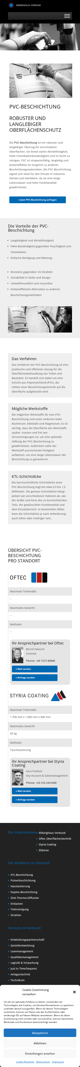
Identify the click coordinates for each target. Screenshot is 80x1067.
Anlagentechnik (20, 974)
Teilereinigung (20, 909)
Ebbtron (44, 850)
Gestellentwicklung (22, 945)
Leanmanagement (22, 951)
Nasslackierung (20, 886)
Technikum (18, 980)
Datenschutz (43, 1061)
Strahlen (16, 915)
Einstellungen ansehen (40, 1053)
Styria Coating (47, 844)
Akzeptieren (40, 1033)
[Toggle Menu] (67, 16)
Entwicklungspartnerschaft (27, 939)
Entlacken (17, 903)
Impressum (58, 1061)
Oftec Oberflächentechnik (55, 838)
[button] (74, 992)
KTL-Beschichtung (22, 874)
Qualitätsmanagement (25, 957)
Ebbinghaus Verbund (52, 833)
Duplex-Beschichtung (24, 892)
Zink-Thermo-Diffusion (25, 898)
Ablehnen (40, 1043)
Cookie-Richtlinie (25, 1061)
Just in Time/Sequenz (24, 968)
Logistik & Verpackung (25, 962)
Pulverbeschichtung (23, 880)
